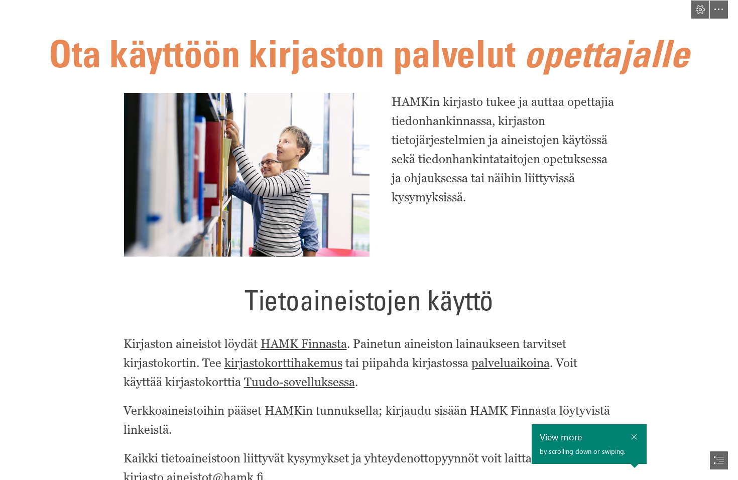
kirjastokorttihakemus (283, 362)
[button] (700, 10)
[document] (369, 240)
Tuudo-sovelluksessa (299, 382)
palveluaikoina (510, 362)
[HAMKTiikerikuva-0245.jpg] (246, 174)
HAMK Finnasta (304, 343)
